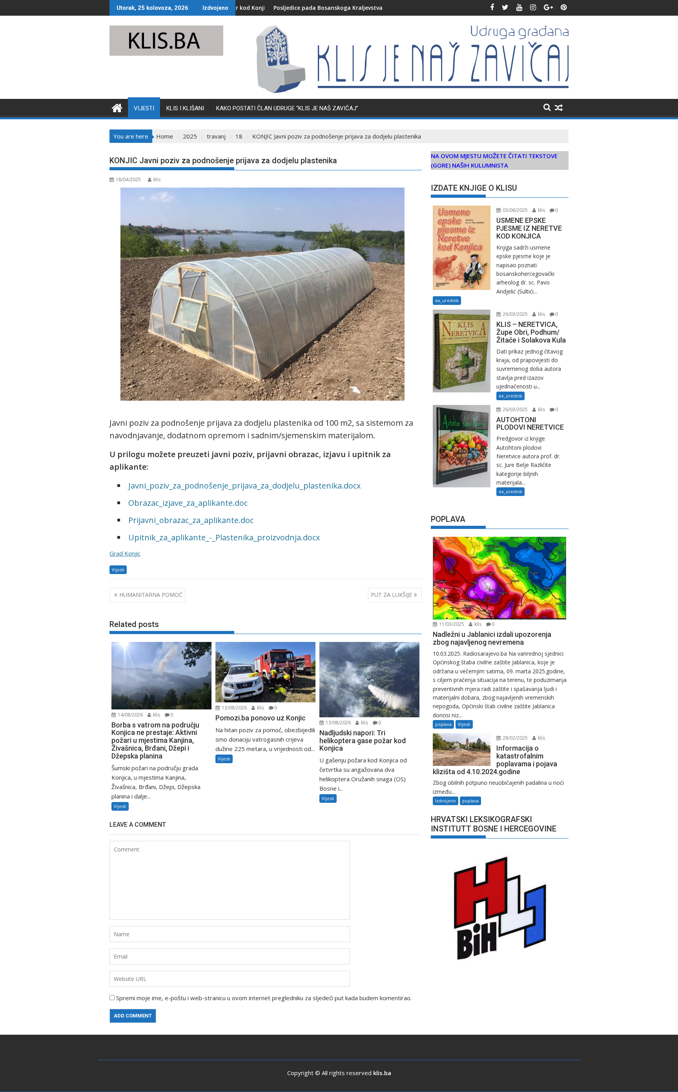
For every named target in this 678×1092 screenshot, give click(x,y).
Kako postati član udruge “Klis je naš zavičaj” (287, 108)
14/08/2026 (130, 714)
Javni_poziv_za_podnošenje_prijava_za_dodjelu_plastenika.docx (244, 485)
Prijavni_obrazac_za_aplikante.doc (190, 520)
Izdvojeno (445, 801)
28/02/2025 (514, 738)
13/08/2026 (234, 707)
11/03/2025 (451, 624)
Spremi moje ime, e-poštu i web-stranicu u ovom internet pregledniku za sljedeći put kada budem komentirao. (264, 998)
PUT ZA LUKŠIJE (391, 594)
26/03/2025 (514, 314)
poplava (443, 724)
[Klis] (117, 107)
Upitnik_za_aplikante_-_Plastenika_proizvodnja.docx (224, 537)
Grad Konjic (124, 553)
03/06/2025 (514, 210)
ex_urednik (447, 300)
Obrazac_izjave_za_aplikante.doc (188, 503)
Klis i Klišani (185, 108)
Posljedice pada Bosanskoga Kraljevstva (268, 7)
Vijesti (144, 108)
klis (156, 179)
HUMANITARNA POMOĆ (150, 594)
